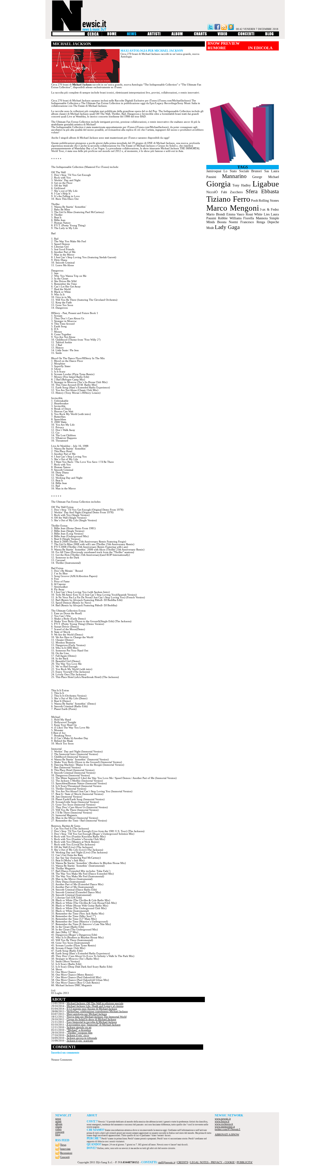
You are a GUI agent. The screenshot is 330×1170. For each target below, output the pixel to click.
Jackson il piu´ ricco (78, 1035)
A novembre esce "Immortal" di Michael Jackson (93, 1024)
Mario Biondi (215, 214)
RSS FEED (62, 1140)
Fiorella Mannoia (255, 218)
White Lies (262, 214)
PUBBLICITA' (245, 1162)
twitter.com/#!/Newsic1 (227, 1129)
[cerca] (92, 35)
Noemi (233, 222)
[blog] (269, 35)
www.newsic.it (223, 1118)
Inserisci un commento (65, 1052)
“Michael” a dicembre (79, 1030)
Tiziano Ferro (228, 199)
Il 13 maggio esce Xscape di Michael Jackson (92, 1008)
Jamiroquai (213, 171)
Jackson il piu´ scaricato (80, 1040)
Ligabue (265, 183)
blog (57, 1134)
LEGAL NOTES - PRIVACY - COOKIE (212, 1162)
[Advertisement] (165, 1099)
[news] (132, 35)
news (58, 1118)
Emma (230, 214)
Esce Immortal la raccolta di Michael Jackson (92, 1022)
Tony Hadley (241, 185)
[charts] (200, 35)
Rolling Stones (269, 200)
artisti (58, 1121)
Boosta (221, 222)
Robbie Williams (230, 218)
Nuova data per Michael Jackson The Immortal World (97, 1016)
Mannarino (234, 176)
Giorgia (218, 183)
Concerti (65, 1157)
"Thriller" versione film (80, 1032)
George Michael (265, 177)
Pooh (254, 200)
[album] (177, 35)
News (63, 1144)
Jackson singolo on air (79, 1027)
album (58, 1124)
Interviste (65, 1149)
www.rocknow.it (224, 1124)
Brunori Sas (260, 171)
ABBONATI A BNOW (227, 1134)
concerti (59, 1132)
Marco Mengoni (232, 208)
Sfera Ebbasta (262, 191)
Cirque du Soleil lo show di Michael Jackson (91, 1019)
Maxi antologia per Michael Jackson (87, 1014)
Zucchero (236, 192)
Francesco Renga (252, 222)
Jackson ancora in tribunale (82, 1038)
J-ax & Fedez (269, 209)
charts (58, 1126)
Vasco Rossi (245, 214)
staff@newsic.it (166, 1162)
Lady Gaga (227, 227)
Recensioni (66, 1153)
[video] (222, 35)
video (58, 1129)
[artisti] (154, 35)
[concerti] (246, 35)
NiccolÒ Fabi (216, 192)
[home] (111, 35)
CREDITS (182, 1162)
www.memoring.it (225, 1126)
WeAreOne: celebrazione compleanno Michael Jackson (97, 1011)
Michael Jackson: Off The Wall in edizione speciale (95, 1003)
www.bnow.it (222, 1121)
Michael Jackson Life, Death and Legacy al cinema (95, 1006)
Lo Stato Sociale (236, 171)
